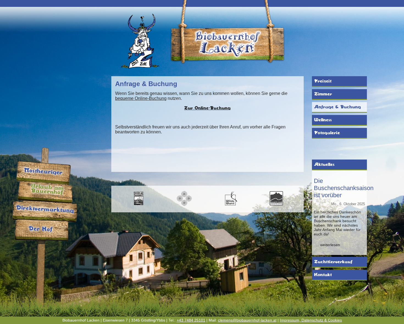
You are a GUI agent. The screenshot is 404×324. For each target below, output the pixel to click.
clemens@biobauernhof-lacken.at (247, 320)
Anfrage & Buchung (337, 107)
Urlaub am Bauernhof (47, 189)
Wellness (323, 120)
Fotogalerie (327, 133)
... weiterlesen (328, 245)
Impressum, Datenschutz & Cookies (311, 320)
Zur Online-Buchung (207, 108)
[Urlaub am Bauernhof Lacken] (138, 204)
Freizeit (322, 81)
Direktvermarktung (45, 209)
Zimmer (323, 94)
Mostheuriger (43, 172)
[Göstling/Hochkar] (276, 204)
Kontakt (323, 275)
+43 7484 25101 (191, 320)
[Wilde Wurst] (230, 204)
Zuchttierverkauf (333, 262)
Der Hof (40, 229)
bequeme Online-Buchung (141, 98)
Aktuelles (324, 164)
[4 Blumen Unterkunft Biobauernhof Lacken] (184, 204)
